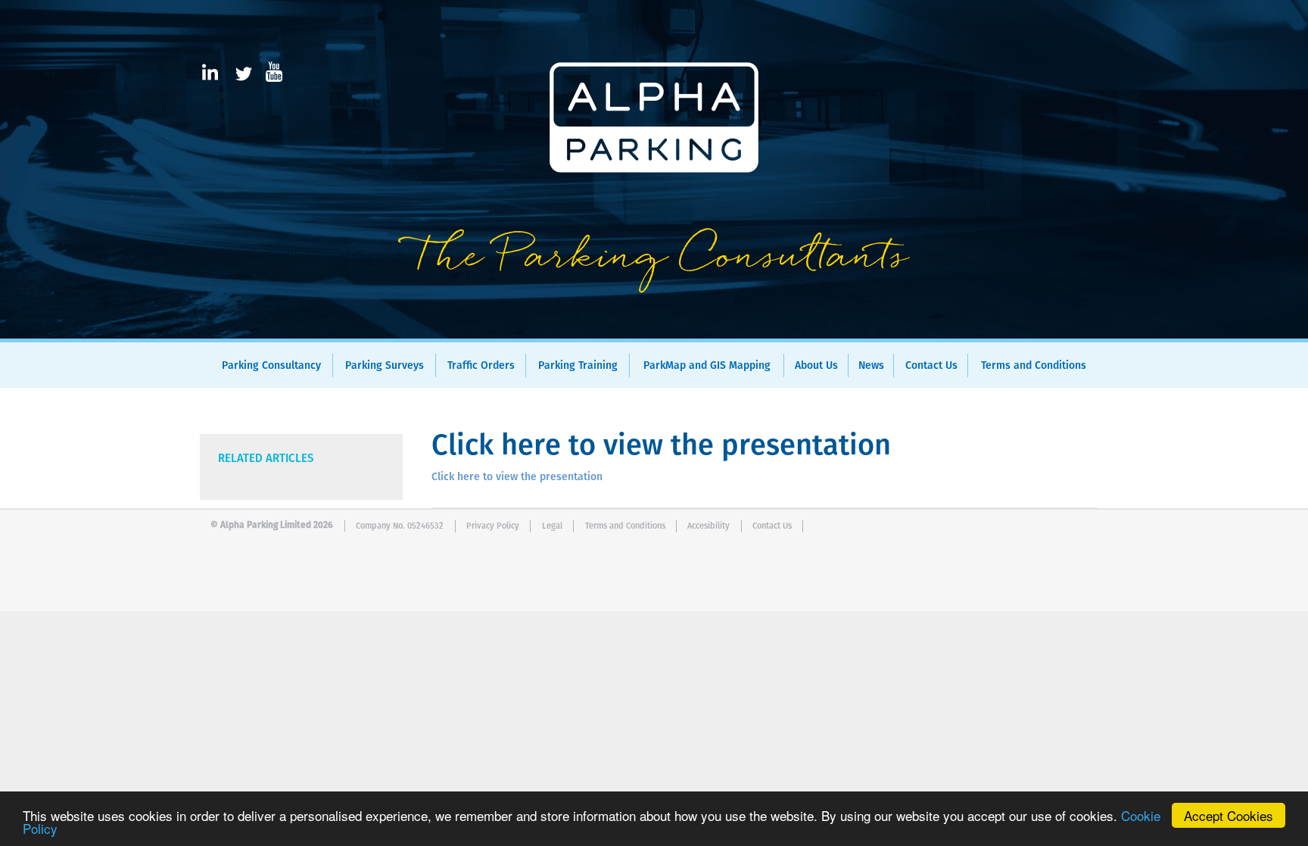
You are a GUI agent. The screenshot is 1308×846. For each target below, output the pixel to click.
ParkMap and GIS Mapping (707, 366)
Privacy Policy (492, 526)
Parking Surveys (384, 366)
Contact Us (931, 366)
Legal (552, 526)
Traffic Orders (481, 366)
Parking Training (578, 366)
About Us (816, 366)
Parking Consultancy (271, 366)
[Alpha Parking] (654, 328)
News (871, 366)
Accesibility (708, 526)
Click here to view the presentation (517, 477)
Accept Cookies (1228, 815)
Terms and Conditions (1033, 366)
